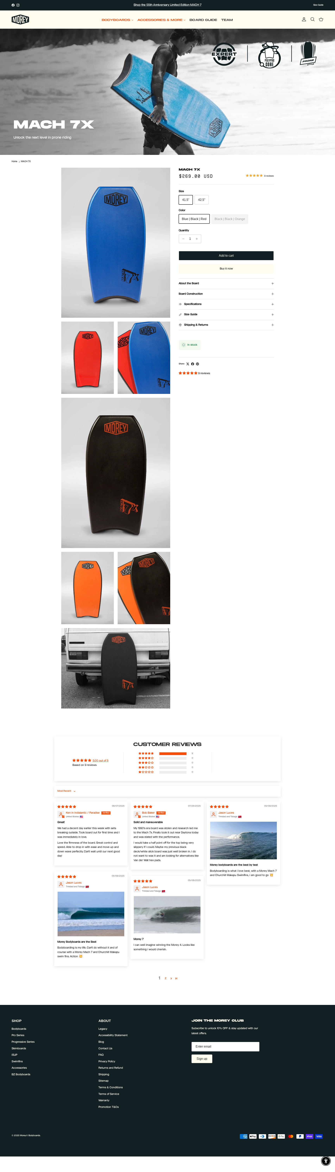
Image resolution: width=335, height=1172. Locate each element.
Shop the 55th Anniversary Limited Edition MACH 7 (167, 5)
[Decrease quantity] (182, 239)
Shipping (103, 1074)
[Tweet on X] (187, 363)
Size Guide (318, 5)
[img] (66, 807)
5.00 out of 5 (100, 760)
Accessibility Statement (113, 1035)
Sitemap (103, 1081)
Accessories (19, 1068)
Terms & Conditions (110, 1087)
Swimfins (17, 1061)
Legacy (102, 1029)
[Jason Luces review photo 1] (243, 840)
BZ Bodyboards (21, 1074)
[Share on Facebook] (192, 363)
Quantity (184, 230)
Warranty (103, 1100)
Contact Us (105, 1048)
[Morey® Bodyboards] (20, 19)
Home (14, 162)
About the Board (189, 283)
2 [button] (165, 978)
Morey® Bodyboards (30, 1136)
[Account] (303, 19)
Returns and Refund (110, 1068)
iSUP (14, 1055)
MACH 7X (26, 162)
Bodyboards (19, 1029)
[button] (188, 373)
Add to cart (226, 255)
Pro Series (18, 1035)
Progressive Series (23, 1042)
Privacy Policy (106, 1061)
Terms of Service (108, 1094)
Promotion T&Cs (108, 1107)
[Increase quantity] (197, 239)
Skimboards (19, 1048)
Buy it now (226, 269)
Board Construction (191, 294)
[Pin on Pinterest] (197, 363)
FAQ (101, 1055)
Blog (101, 1042)
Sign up (202, 1058)
